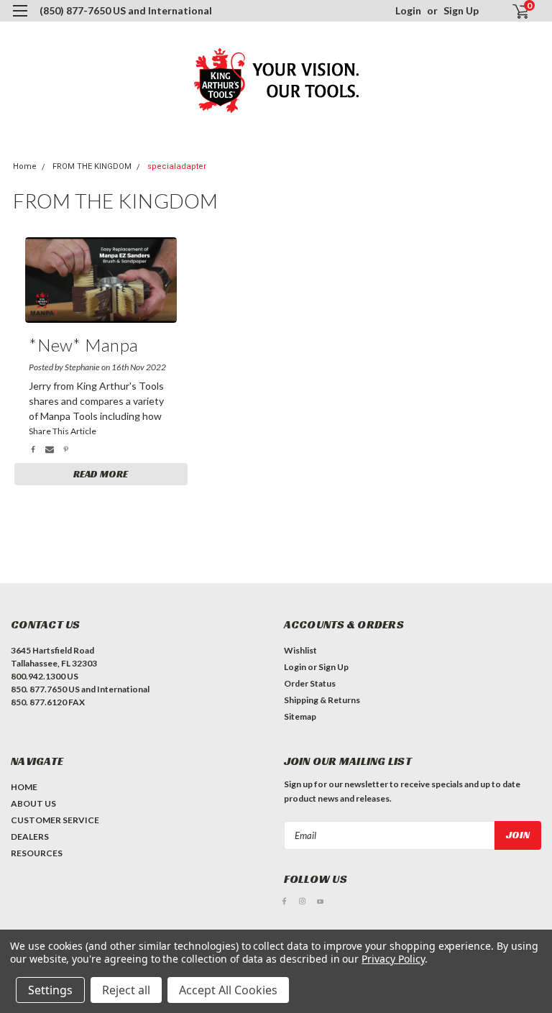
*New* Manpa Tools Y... (83, 347)
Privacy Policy (393, 959)
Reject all (126, 990)
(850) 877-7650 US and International (126, 10)
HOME (24, 786)
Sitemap (300, 716)
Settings (50, 990)
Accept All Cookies (228, 990)
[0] (515, 11)
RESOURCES (37, 853)
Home (25, 166)
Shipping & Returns (322, 700)
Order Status (310, 683)
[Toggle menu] (20, 20)
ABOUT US (33, 803)
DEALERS (30, 836)
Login (408, 10)
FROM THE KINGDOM (92, 166)
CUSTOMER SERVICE (55, 820)
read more (100, 473)
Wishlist (300, 650)
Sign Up (461, 10)
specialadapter (176, 166)
